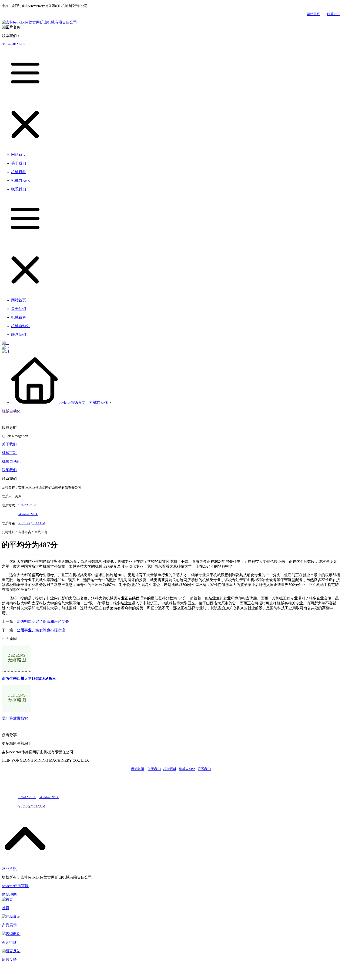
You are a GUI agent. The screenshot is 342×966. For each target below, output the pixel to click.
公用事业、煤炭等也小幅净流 (41, 630)
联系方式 (333, 14)
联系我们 (9, 470)
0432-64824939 (13, 44)
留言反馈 (9, 960)
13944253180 (27, 505)
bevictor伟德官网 (72, 402)
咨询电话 (9, 942)
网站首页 (313, 14)
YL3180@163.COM (31, 806)
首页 (5, 908)
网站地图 (9, 894)
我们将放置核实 (15, 718)
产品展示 (9, 925)
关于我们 (9, 444)
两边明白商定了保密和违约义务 (43, 621)
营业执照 (9, 869)
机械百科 (9, 453)
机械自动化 (98, 402)
